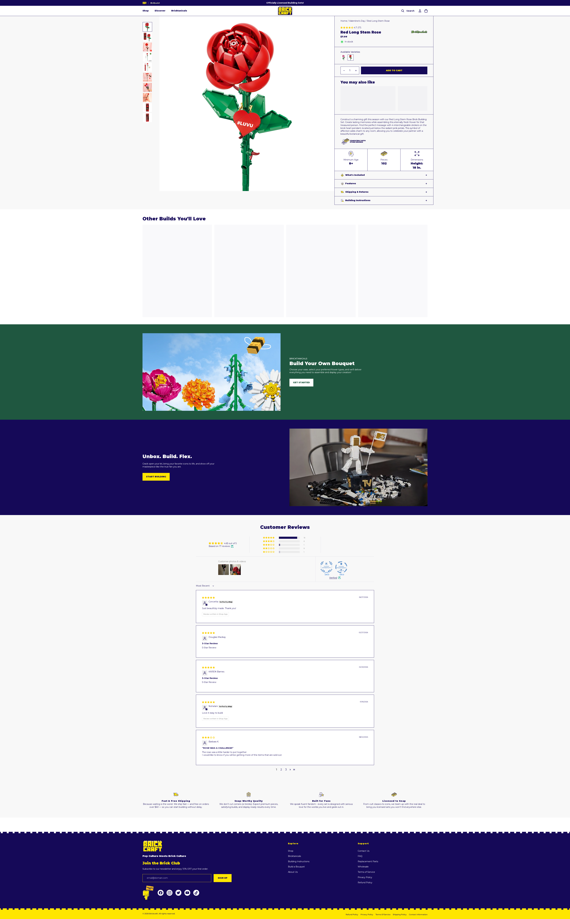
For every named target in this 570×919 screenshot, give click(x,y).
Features (350, 183)
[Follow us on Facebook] (161, 893)
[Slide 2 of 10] (147, 36)
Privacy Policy (365, 877)
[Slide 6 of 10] (147, 77)
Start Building (156, 476)
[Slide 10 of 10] (147, 117)
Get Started (301, 382)
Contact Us (363, 851)
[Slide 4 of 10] (147, 57)
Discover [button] (160, 10)
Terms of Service (366, 872)
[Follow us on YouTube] (187, 893)
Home (344, 21)
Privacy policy (367, 914)
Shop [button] (145, 10)
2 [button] (281, 769)
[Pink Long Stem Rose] (343, 58)
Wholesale (363, 866)
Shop (290, 851)
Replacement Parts (368, 861)
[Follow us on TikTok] (196, 893)
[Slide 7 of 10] (147, 87)
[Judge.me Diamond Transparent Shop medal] (341, 567)
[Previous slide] (161, 103)
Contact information (418, 914)
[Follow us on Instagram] (169, 893)
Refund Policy (365, 882)
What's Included (355, 175)
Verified (333, 577)
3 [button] (286, 769)
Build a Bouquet (296, 866)
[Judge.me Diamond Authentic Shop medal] (326, 567)
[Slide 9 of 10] (147, 107)
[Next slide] (332, 103)
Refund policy (352, 914)
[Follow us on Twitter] (178, 893)
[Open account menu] (419, 11)
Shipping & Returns (356, 192)
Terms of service (383, 914)
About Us (293, 872)
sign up (222, 878)
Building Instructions (357, 200)
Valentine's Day (357, 21)
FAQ (360, 856)
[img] (208, 597)
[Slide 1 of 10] (147, 26)
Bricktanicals (179, 10)
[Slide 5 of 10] (147, 67)
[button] (347, 27)
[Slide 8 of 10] (147, 97)
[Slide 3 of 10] (147, 47)
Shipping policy (400, 914)
